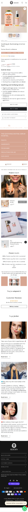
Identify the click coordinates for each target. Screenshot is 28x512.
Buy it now (14, 108)
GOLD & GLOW (12, 201)
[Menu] (2, 2)
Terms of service (19, 500)
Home (2, 40)
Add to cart (14, 104)
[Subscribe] (26, 471)
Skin (6, 40)
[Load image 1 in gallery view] (10, 35)
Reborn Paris (11, 498)
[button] (22, 2)
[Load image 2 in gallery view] (14, 35)
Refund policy (9, 500)
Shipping (8, 66)
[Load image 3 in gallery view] (17, 35)
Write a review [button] (14, 306)
